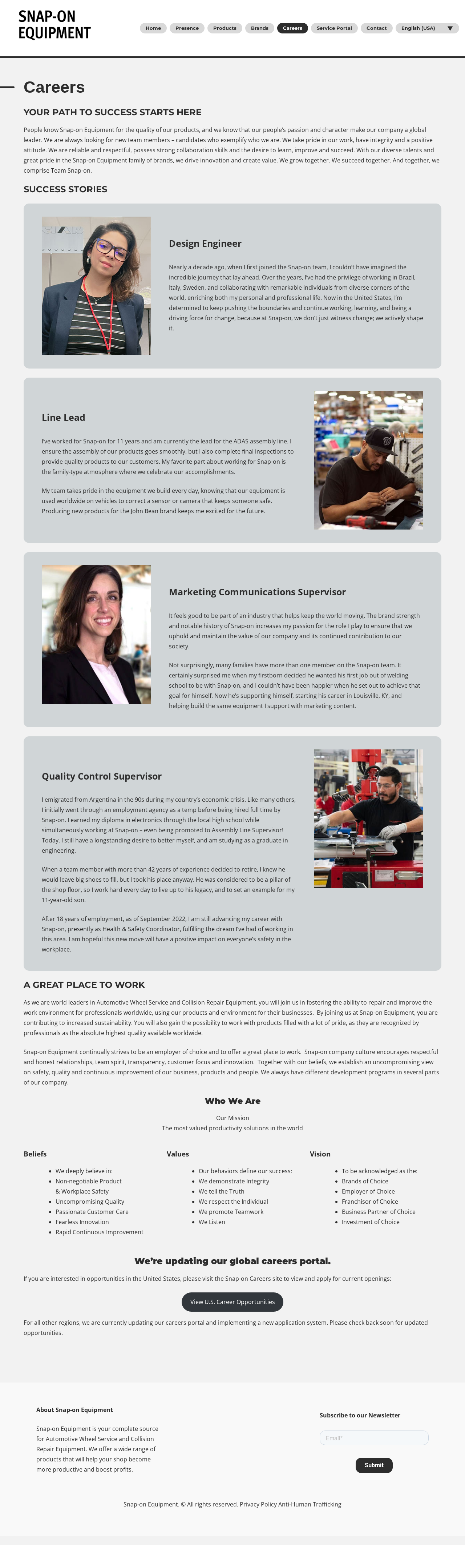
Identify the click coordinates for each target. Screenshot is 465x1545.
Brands (259, 28)
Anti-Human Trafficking (309, 1504)
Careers (292, 28)
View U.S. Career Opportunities (232, 1302)
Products (224, 28)
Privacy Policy (258, 1504)
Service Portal (334, 28)
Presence (187, 28)
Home (153, 28)
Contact (377, 28)
